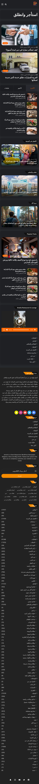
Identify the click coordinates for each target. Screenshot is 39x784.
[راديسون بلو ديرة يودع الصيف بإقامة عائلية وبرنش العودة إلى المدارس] (32, 96)
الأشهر (20, 88)
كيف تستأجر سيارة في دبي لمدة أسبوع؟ (21, 50)
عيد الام (33, 557)
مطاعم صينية (31, 649)
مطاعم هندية (31, 661)
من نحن (32, 356)
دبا (34, 536)
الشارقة (34, 530)
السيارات (32, 687)
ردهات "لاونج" (31, 616)
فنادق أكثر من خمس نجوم (27, 590)
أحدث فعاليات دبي (15, 486)
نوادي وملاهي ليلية (30, 675)
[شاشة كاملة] (4, 330)
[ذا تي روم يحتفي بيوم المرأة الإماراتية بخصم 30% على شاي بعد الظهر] (32, 113)
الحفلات (33, 542)
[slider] (21, 329)
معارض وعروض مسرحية (28, 572)
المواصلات (33, 678)
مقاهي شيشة (31, 672)
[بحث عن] (6, 5)
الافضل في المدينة (31, 350)
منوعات (34, 764)
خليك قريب (30, 359)
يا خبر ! (34, 767)
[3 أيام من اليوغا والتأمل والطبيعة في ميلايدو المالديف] (32, 130)
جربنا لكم (33, 723)
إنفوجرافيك (33, 515)
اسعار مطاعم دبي (32, 493)
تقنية (35, 720)
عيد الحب (32, 560)
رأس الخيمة (33, 737)
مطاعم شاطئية (31, 643)
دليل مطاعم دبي (23, 496)
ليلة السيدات (31, 622)
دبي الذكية (33, 734)
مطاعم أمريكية (31, 628)
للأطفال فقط (31, 708)
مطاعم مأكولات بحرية (29, 655)
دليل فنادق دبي (33, 496)
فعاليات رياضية (31, 566)
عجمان (34, 755)
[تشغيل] (35, 330)
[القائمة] (2, 5)
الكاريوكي (32, 607)
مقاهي (33, 669)
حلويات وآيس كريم (30, 613)
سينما (33, 705)
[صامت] (7, 330)
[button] (19, 321)
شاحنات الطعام (31, 619)
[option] (19, 154)
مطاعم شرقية (31, 646)
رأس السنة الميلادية (29, 548)
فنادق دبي (24, 499)
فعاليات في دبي (33, 499)
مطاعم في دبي (7, 499)
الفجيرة (34, 533)
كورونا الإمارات (32, 758)
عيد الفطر (32, 563)
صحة (33, 770)
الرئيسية (34, 527)
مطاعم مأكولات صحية (29, 658)
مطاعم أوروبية (31, 631)
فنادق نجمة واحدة (30, 598)
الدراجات (32, 684)
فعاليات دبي (7, 496)
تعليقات (6, 88)
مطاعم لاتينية (31, 652)
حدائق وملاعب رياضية (29, 699)
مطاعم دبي (16, 499)
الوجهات (34, 347)
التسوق (33, 696)
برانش (33, 610)
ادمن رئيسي (33, 47)
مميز (35, 761)
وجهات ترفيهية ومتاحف (28, 717)
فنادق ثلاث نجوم (30, 592)
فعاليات (15, 496)
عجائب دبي (33, 752)
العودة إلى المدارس (29, 545)
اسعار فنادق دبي (10, 490)
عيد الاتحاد (32, 554)
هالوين (33, 581)
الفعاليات (34, 338)
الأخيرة (32, 88)
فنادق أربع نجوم (30, 587)
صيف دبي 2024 (31, 749)
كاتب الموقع (33, 75)
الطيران (33, 690)
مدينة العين (32, 513)
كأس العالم (32, 569)
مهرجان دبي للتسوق (29, 575)
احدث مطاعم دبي (21, 490)
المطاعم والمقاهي (31, 344)
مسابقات (32, 521)
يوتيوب (33, 524)
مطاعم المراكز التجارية (28, 637)
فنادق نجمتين (31, 601)
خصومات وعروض (31, 729)
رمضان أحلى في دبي (30, 740)
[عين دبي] (35, 4)
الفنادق (34, 341)
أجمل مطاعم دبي (26, 486)
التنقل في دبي (31, 681)
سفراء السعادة (32, 743)
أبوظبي (35, 486)
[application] (19, 321)
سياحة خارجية (32, 746)
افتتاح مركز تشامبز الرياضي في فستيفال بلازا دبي (21, 194)
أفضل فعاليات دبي (32, 490)
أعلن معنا (32, 362)
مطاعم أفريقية (31, 625)
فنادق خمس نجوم (30, 595)
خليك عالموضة (32, 732)
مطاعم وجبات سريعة (29, 664)
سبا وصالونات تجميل (29, 702)
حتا (35, 726)
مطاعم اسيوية (31, 634)
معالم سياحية (31, 714)
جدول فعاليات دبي (21, 493)
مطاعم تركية (31, 640)
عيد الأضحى (32, 551)
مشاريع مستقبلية (31, 353)
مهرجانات (32, 578)
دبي (6, 493)
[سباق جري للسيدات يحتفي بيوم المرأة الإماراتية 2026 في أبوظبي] (32, 122)
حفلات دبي (11, 493)
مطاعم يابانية (31, 666)
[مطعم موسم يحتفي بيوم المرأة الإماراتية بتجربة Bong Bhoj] (32, 105)
